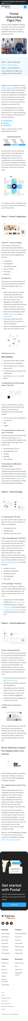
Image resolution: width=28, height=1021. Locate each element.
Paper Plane (4, 943)
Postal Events (8, 607)
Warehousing (18, 953)
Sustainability (5, 984)
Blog (16, 966)
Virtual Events (19, 943)
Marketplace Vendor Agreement (8, 1006)
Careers (3, 976)
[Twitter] (7, 923)
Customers (4, 973)
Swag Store (18, 937)
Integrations (4, 946)
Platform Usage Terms (6, 1003)
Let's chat (14, 905)
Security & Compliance (4, 980)
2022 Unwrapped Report (9, 562)
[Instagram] (11, 923)
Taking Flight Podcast (18, 974)
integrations (7, 316)
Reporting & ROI (19, 946)
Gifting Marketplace (20, 933)
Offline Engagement (7, 88)
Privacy (2, 995)
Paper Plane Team (18, 602)
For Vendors (4, 950)
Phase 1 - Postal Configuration (10, 62)
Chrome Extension (11, 680)
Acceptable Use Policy (6, 998)
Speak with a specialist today (10, 839)
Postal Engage (5, 933)
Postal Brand (5, 937)
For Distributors (5, 953)
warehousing (12, 314)
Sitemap (3, 1009)
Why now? (4, 969)
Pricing (3, 966)
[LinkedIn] (2, 923)
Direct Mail (18, 940)
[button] (25, 7)
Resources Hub (19, 963)
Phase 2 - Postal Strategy (9, 65)
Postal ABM (20, 478)
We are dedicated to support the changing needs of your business (11, 72)
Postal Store (4, 963)
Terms (2, 992)
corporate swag (15, 376)
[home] (5, 7)
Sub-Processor (4, 1000)
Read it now (8, 3)
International (18, 950)
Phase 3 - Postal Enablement (10, 68)
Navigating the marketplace (12, 610)
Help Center (18, 969)
